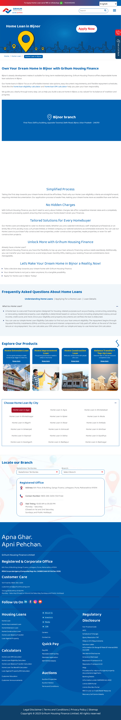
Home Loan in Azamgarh (21, 442)
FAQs (84, 667)
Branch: (65, 468)
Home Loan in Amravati (59, 429)
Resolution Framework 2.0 (92, 664)
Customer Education (9, 676)
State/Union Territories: (27, 468)
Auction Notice (47, 683)
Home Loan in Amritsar (96, 429)
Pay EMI (45, 650)
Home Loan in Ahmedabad (96, 410)
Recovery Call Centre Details (93, 694)
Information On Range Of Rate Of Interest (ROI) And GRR (100, 648)
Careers (45, 632)
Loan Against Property (10, 638)
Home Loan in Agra (58, 410)
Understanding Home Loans (39, 298)
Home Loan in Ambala (96, 422)
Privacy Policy (78, 710)
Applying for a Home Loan (68, 298)
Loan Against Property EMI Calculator (16, 671)
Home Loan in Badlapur (58, 442)
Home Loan (16, 56)
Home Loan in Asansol (21, 435)
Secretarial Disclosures (91, 653)
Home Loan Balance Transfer (13, 635)
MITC (84, 630)
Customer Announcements (12, 680)
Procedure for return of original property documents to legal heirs (98, 671)
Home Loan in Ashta (58, 435)
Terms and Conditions (50, 686)
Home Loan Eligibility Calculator (14, 660)
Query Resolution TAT (90, 637)
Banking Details (88, 676)
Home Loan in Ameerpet (21, 429)
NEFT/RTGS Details (49, 661)
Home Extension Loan (10, 628)
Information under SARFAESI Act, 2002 (96, 680)
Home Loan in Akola (96, 416)
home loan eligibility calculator (27, 86)
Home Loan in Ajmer (58, 416)
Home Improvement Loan (11, 624)
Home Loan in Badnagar (96, 442)
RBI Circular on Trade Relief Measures (96, 691)
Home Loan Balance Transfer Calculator (17, 664)
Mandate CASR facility (50, 654)
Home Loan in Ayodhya (96, 435)
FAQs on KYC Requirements (92, 641)
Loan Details (90, 298)
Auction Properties (49, 679)
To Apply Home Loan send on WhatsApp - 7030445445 (49, 2)
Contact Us (46, 637)
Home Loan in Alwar (58, 422)
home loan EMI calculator (56, 86)
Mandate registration (50, 657)
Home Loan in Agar (21, 410)
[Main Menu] (113, 10)
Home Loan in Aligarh (21, 422)
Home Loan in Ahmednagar (21, 416)
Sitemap (93, 710)
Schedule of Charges (90, 634)
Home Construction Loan (11, 631)
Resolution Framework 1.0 (92, 660)
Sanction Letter (88, 644)
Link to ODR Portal (89, 683)
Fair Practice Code (89, 627)
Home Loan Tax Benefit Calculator (15, 667)
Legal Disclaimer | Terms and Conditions (46, 710)
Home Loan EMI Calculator (12, 657)
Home (6, 56)
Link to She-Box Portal (90, 687)
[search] (105, 10)
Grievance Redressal (90, 657)
